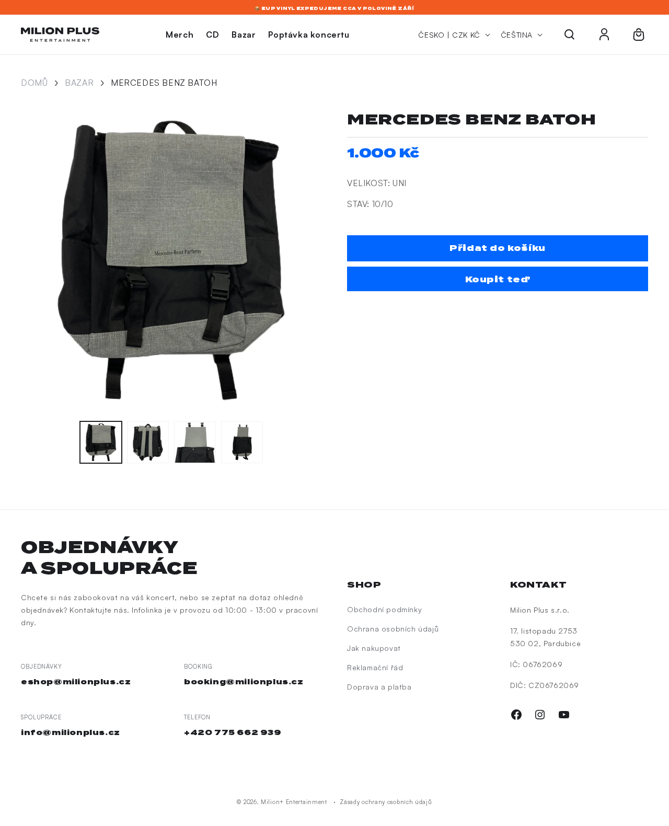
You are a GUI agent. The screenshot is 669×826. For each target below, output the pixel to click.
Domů (34, 82)
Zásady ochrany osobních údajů (386, 802)
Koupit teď (497, 279)
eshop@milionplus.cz (76, 682)
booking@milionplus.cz (244, 682)
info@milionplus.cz (70, 732)
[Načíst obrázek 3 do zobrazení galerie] (195, 442)
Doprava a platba (379, 686)
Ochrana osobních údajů (393, 628)
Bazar (79, 82)
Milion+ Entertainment (294, 802)
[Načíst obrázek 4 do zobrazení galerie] (242, 442)
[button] (569, 34)
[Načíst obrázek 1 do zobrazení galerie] (101, 442)
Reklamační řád (375, 667)
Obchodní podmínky (384, 609)
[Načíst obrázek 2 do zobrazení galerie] (148, 442)
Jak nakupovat (374, 648)
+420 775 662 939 (233, 732)
